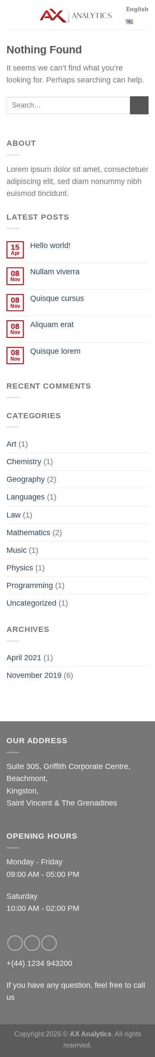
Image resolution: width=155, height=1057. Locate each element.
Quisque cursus (57, 298)
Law (13, 515)
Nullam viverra (55, 271)
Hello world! (50, 245)
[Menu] (12, 15)
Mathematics (28, 532)
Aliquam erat (52, 324)
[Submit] (139, 105)
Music (16, 550)
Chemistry (23, 461)
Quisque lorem (55, 351)
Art (11, 444)
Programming (29, 585)
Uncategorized (31, 603)
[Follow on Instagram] (32, 943)
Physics (19, 568)
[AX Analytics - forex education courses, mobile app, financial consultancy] (77, 15)
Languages (25, 497)
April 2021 (23, 657)
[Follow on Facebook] (15, 943)
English (137, 9)
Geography (25, 479)
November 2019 (34, 675)
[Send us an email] (49, 943)
